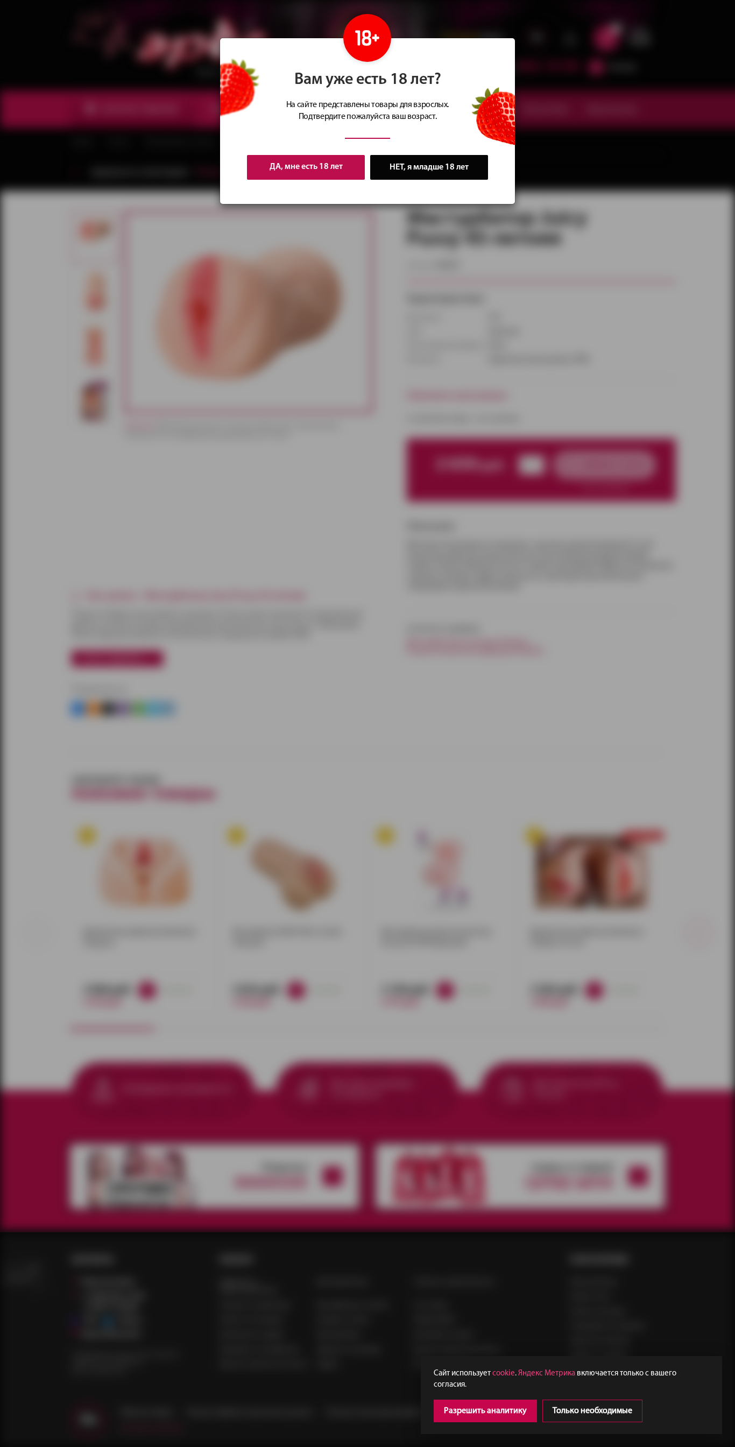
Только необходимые (592, 1411)
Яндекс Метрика (546, 1374)
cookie (503, 1374)
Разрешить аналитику (485, 1411)
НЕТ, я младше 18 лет (429, 167)
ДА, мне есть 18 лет (306, 167)
